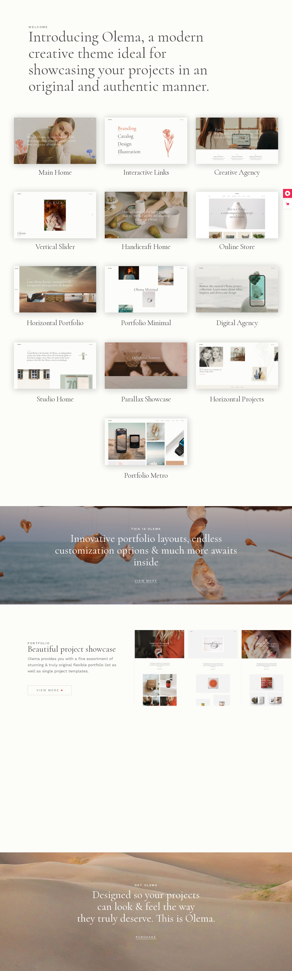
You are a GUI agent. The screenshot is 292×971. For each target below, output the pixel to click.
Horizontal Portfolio (55, 322)
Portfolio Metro (146, 475)
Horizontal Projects (237, 399)
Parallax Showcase (146, 399)
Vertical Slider (55, 246)
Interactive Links (146, 172)
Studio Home (55, 399)
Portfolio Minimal (146, 322)
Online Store (237, 246)
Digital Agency (237, 322)
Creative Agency (237, 172)
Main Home (55, 172)
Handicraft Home (146, 246)
